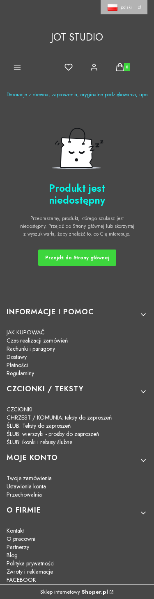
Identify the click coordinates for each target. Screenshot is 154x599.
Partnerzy (18, 547)
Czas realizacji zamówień (37, 340)
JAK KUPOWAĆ (26, 332)
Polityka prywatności (31, 563)
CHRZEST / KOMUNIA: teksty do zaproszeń (59, 417)
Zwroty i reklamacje (30, 571)
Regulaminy (20, 373)
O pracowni (21, 539)
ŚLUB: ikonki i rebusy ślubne (39, 442)
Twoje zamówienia (29, 478)
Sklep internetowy (74, 592)
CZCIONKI (19, 409)
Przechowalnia (24, 494)
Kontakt (15, 530)
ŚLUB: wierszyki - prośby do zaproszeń (53, 434)
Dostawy (17, 357)
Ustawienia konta (26, 486)
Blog (12, 555)
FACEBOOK (21, 580)
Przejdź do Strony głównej (77, 257)
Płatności (17, 365)
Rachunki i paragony (31, 349)
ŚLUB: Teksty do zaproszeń (39, 426)
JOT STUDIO (77, 37)
